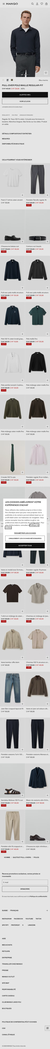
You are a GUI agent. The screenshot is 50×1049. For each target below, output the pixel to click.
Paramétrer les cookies (25, 533)
